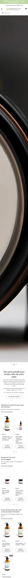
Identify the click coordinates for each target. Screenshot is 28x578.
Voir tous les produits (7, 411)
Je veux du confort (14, 396)
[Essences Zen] (14, 9)
